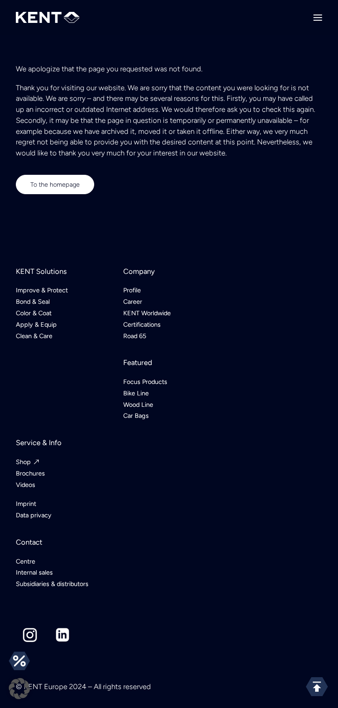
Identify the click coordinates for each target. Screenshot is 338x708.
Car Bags (136, 416)
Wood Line (138, 405)
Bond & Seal (33, 302)
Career (132, 302)
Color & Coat (33, 313)
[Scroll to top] (316, 686)
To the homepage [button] (55, 184)
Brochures (30, 473)
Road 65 (134, 336)
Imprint (26, 504)
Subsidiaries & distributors (52, 584)
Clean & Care (34, 336)
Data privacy (33, 515)
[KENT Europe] (48, 17)
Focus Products (145, 382)
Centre (25, 561)
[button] (318, 17)
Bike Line (136, 393)
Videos (25, 485)
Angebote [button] (19, 660)
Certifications (142, 324)
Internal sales (34, 572)
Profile (132, 290)
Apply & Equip (36, 324)
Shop (23, 462)
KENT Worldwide (147, 313)
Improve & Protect (42, 290)
